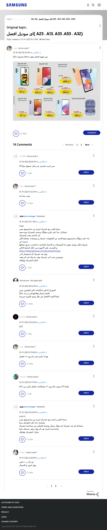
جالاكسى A (36, 53)
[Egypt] (16, 5)
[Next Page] (61, 486)
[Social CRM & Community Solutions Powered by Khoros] (93, 493)
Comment (91, 133)
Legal (4, 517)
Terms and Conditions (12, 507)
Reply (86, 172)
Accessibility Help (10, 502)
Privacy (5, 512)
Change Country (9, 522)
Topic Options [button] (95, 26)
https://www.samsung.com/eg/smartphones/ (40, 251)
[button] (95, 48)
